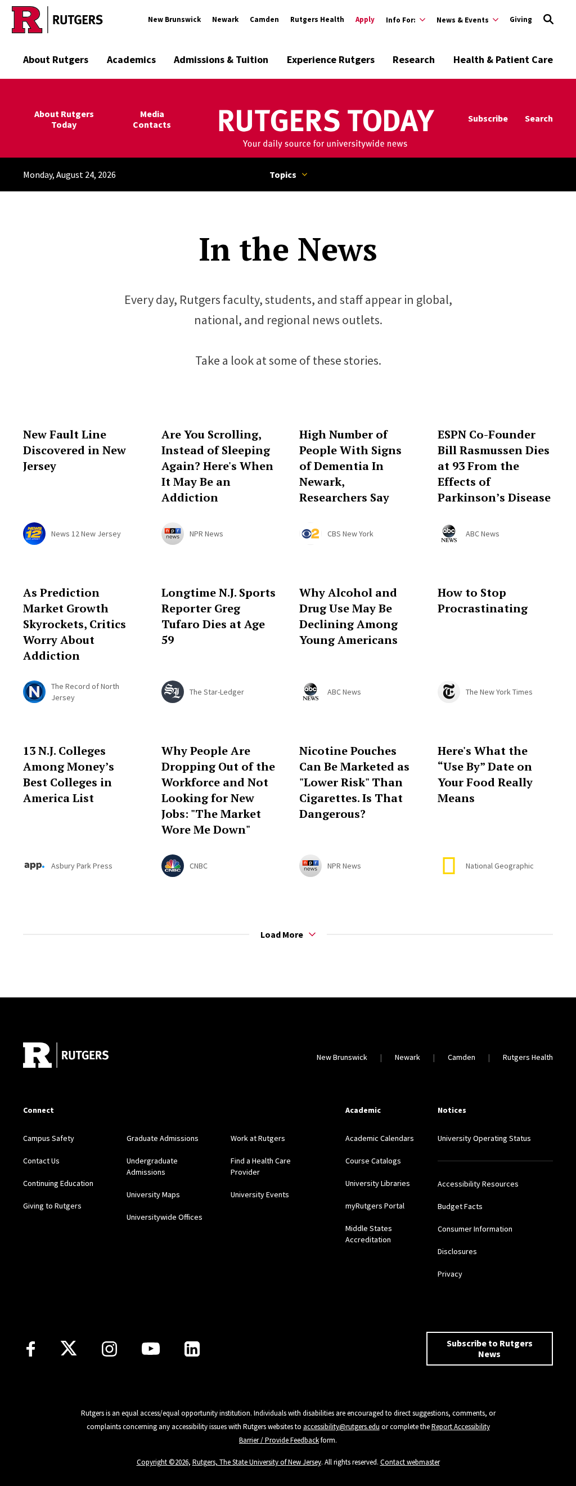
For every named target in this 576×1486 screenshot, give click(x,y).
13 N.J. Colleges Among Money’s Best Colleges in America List (68, 774)
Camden (264, 19)
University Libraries (377, 1183)
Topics (282, 174)
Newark (225, 19)
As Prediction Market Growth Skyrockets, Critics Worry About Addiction (74, 624)
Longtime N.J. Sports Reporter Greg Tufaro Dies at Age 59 (218, 616)
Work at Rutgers (258, 1138)
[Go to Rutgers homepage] (57, 19)
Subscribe (488, 118)
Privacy (450, 1274)
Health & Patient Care (503, 59)
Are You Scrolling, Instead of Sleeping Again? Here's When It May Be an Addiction (217, 466)
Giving (521, 19)
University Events (260, 1194)
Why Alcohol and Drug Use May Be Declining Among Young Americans (348, 616)
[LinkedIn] (192, 1349)
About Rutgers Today (64, 119)
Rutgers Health (317, 19)
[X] (69, 1348)
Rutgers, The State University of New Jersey (256, 1462)
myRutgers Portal (374, 1206)
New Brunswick (174, 19)
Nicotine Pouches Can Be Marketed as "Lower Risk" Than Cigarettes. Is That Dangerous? (354, 782)
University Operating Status (484, 1138)
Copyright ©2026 (162, 1462)
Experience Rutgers (331, 59)
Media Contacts (152, 119)
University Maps (153, 1194)
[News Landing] (325, 130)
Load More (281, 934)
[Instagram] (109, 1349)
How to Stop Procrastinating (483, 600)
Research (414, 59)
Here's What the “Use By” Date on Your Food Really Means (485, 774)
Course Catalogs (373, 1161)
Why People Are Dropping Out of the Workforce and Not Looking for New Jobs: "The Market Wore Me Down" (218, 790)
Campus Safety (48, 1138)
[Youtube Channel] (151, 1348)
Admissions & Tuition (221, 59)
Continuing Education (58, 1183)
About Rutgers (55, 59)
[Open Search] (548, 20)
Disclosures (457, 1251)
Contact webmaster (410, 1462)
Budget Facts (460, 1206)
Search (539, 118)
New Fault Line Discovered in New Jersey (74, 450)
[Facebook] (30, 1349)
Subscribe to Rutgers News (490, 1348)
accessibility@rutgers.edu (341, 1426)
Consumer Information (475, 1229)
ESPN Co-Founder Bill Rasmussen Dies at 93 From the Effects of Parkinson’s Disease (494, 466)
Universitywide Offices (164, 1217)
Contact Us (41, 1161)
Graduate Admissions (163, 1138)
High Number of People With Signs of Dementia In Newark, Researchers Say (350, 466)
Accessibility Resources (478, 1184)
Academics (131, 59)
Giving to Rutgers (52, 1206)
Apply (365, 19)
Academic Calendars (379, 1138)
